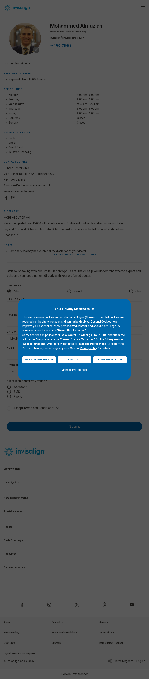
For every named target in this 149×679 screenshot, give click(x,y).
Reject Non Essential (109, 360)
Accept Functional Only (39, 360)
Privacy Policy (88, 348)
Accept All (74, 360)
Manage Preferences (74, 369)
